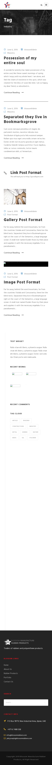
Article (15, 420)
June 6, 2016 (12, 49)
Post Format (12, 214)
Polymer (33, 438)
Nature (35, 432)
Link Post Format (25, 173)
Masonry (11, 52)
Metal (14, 432)
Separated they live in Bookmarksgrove (25, 119)
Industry (32, 426)
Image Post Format (22, 282)
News (14, 438)
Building (26, 420)
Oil (23, 438)
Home (6, 665)
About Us (8, 669)
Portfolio (7, 677)
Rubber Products (11, 673)
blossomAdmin (30, 49)
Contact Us (8, 681)
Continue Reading (12, 92)
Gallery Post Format (23, 220)
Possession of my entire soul (20, 60)
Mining (24, 432)
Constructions (18, 426)
